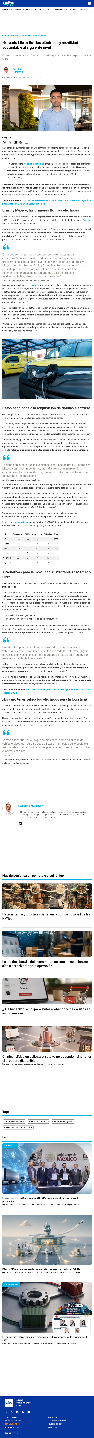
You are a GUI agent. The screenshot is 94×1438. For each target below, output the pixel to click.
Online (19, 1400)
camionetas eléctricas (14, 1121)
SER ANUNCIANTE (12, 1424)
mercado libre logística (62, 1121)
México (33, 285)
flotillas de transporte (38, 1121)
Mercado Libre (21, 522)
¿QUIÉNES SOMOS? (55, 1424)
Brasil (86, 220)
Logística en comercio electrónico (24, 35)
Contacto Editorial (13, 1421)
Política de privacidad (57, 1421)
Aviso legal (53, 1427)
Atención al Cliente (13, 1427)
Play (18, 1406)
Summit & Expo (23, 1403)
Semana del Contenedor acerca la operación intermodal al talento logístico (48, 10)
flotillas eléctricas (33, 163)
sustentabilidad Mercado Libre (18, 1127)
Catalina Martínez (18, 70)
